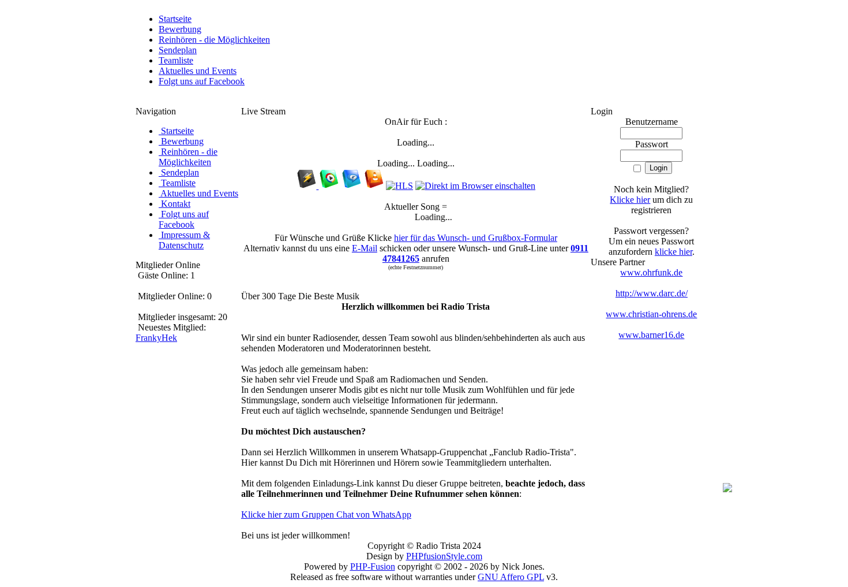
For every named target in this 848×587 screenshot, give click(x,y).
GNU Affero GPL (511, 577)
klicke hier (673, 252)
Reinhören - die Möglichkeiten (214, 39)
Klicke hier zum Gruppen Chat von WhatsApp (326, 514)
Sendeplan (178, 50)
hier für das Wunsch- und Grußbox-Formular (475, 238)
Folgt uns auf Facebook (202, 81)
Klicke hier (630, 200)
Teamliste (176, 60)
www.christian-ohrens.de (651, 314)
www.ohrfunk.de (651, 272)
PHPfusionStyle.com (444, 556)
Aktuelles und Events (198, 71)
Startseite (175, 19)
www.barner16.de (651, 335)
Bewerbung (180, 29)
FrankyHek (156, 338)
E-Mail (364, 248)
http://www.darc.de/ (652, 293)
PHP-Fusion (372, 566)
